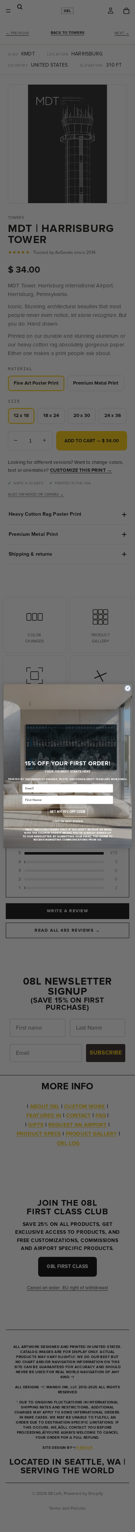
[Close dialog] (127, 688)
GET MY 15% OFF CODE (67, 812)
